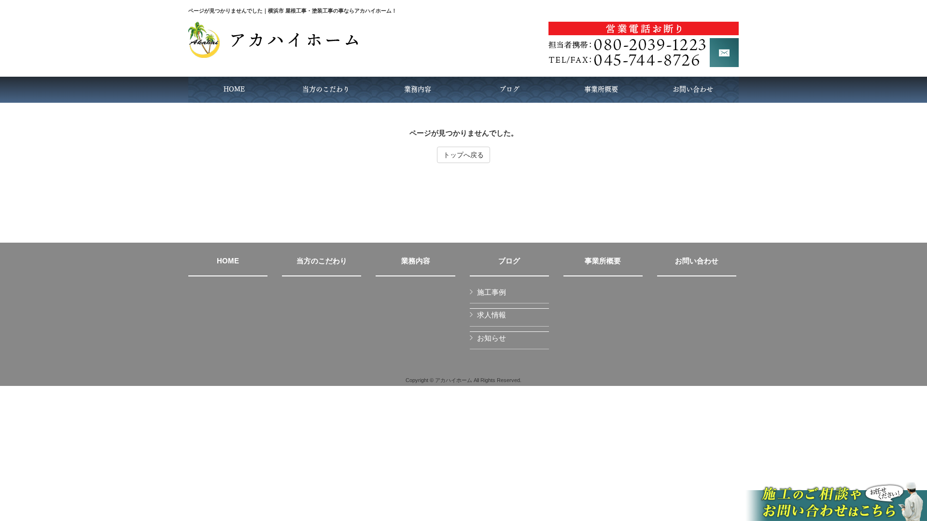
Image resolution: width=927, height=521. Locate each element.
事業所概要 (603, 261)
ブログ (509, 261)
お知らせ (491, 338)
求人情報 (491, 315)
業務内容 (415, 261)
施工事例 (491, 292)
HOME (228, 261)
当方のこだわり (321, 261)
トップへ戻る (463, 155)
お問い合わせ (696, 261)
